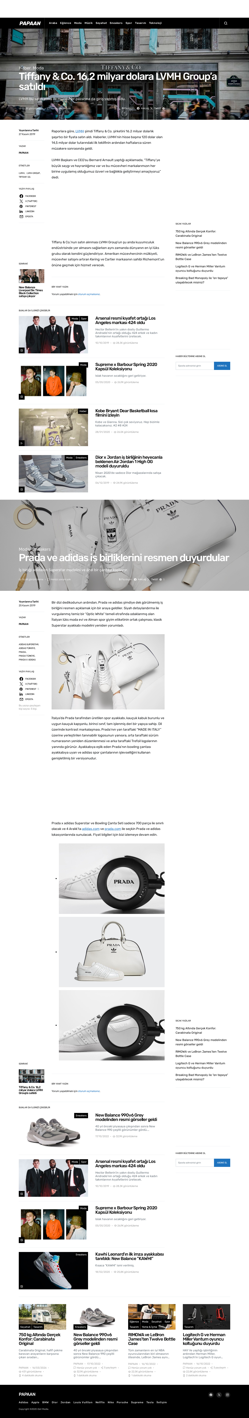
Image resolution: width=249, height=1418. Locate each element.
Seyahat (101, 23)
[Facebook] (211, 1395)
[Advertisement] (124, 8)
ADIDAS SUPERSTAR (28, 644)
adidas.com (91, 829)
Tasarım (140, 23)
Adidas (23, 1402)
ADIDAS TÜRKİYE (27, 648)
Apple (35, 1402)
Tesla (150, 1402)
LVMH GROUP (33, 173)
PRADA (22, 652)
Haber (25, 68)
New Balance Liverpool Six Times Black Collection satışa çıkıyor (31, 292)
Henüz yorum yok (60, 108)
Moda (78, 23)
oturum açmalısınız (89, 294)
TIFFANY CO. (25, 177)
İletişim (162, 1402)
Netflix (100, 1402)
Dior (55, 1402)
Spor (129, 23)
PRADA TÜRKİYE (27, 656)
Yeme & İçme (149, 1327)
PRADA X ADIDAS (27, 659)
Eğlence (65, 23)
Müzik (89, 23)
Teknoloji (155, 23)
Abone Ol (222, 365)
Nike (111, 1402)
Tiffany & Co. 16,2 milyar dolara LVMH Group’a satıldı (31, 1090)
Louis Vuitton (82, 1402)
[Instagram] (227, 1395)
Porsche (122, 1402)
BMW (45, 1402)
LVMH (22, 173)
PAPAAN (23, 152)
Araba (53, 23)
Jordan (66, 1402)
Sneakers (116, 23)
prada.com (113, 829)
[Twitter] (219, 1395)
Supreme (137, 1402)
